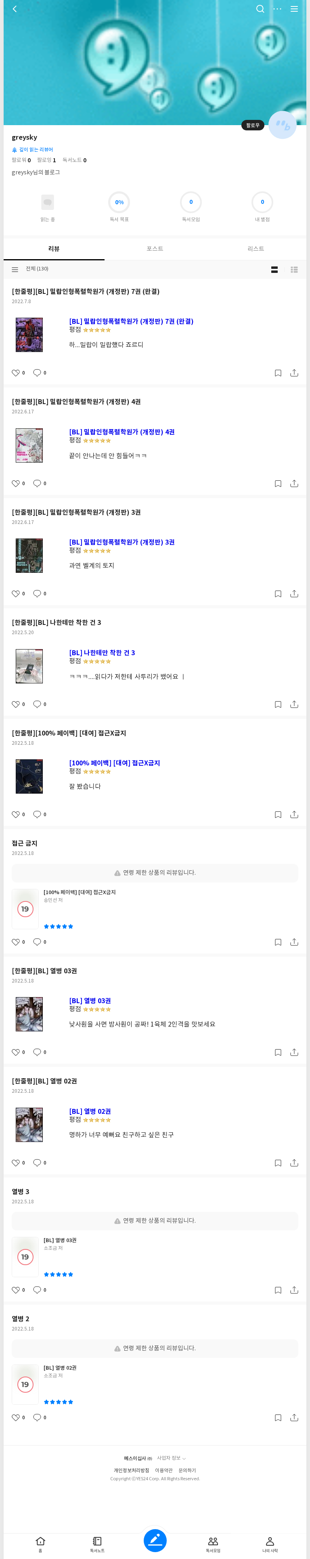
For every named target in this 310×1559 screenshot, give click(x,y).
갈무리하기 (278, 373)
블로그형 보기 (274, 269)
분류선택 (15, 269)
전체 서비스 (294, 9)
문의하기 (187, 1470)
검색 (260, 9)
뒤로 (16, 9)
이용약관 (164, 1470)
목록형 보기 (294, 269)
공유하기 (294, 373)
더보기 (277, 9)
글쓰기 (155, 1540)
